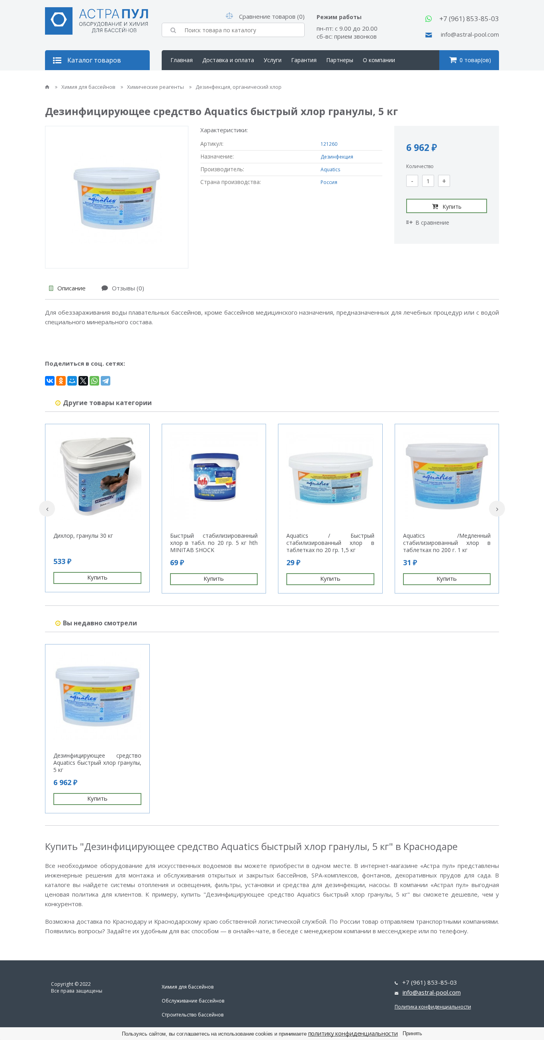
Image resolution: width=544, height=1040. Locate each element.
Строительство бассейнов (192, 1014)
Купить (452, 206)
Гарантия (304, 60)
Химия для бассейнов (89, 86)
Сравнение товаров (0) (272, 16)
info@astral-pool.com (470, 34)
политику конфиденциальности (353, 1033)
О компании (379, 60)
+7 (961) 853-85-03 (469, 18)
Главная (181, 60)
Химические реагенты (156, 86)
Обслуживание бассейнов (193, 1000)
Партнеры (339, 60)
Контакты (183, 80)
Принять (412, 1033)
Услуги (273, 60)
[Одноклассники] (61, 381)
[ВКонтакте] (50, 381)
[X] (83, 381)
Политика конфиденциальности (433, 1006)
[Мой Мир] (72, 381)
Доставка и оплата (228, 60)
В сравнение (432, 222)
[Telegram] (105, 381)
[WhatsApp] (94, 381)
